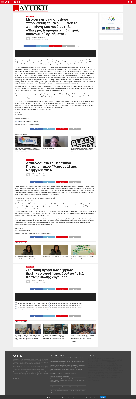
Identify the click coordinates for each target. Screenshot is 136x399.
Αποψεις (86, 2)
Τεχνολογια (77, 2)
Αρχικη (25, 2)
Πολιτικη (42, 2)
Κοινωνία (23, 124)
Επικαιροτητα (33, 2)
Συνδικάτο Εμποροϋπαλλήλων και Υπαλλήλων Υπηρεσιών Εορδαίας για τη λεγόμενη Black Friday (82, 149)
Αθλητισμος (68, 2)
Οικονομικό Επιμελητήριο (32, 124)
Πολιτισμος (59, 2)
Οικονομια (50, 2)
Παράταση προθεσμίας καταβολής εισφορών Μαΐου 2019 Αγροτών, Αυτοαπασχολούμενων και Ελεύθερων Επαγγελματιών (27, 149)
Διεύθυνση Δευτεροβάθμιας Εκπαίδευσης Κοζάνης (38, 233)
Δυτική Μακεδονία (38, 37)
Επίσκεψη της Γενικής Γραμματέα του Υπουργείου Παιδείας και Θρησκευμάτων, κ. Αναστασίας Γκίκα (55, 257)
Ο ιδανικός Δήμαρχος (48, 148)
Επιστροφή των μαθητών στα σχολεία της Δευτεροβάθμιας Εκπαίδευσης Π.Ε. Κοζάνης (26, 257)
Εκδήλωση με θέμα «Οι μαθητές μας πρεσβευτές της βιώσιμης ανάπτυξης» (83, 257)
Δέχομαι (103, 397)
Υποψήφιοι (27, 312)
